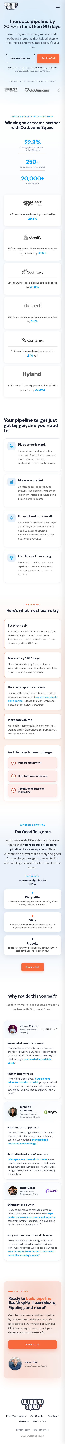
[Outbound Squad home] (11, 6)
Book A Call (39, 1421)
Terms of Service (41, 1429)
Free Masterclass (16, 1416)
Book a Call (48, 58)
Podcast (24, 1421)
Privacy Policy (23, 1429)
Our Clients (36, 1416)
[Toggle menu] (58, 6)
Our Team (53, 1416)
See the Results (20, 58)
